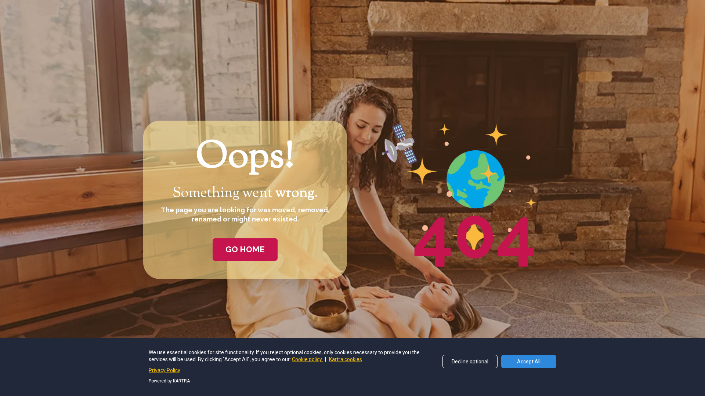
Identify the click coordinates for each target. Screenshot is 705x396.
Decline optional (470, 361)
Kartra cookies (345, 359)
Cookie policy (307, 359)
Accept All (528, 361)
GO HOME (245, 249)
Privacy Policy (164, 370)
